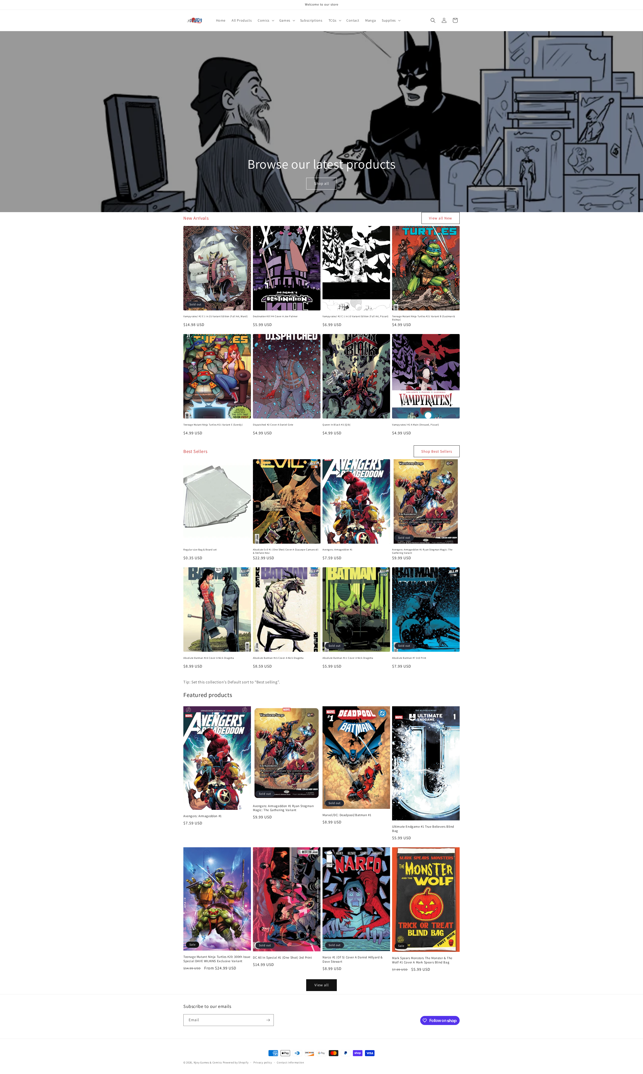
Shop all (321, 183)
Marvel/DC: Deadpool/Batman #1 (347, 815)
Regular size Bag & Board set (200, 549)
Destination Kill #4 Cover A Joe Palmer (275, 316)
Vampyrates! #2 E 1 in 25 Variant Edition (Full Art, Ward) (215, 316)
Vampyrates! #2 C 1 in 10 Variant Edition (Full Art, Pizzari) (356, 316)
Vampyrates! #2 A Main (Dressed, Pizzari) (415, 424)
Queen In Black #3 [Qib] (337, 424)
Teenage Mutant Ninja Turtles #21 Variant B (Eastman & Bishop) (423, 318)
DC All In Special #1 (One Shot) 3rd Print (282, 958)
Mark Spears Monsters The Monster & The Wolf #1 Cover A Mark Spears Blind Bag (422, 960)
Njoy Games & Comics (208, 1062)
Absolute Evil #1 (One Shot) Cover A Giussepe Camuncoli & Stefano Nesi (285, 551)
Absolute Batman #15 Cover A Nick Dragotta (278, 658)
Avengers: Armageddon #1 (338, 549)
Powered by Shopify (236, 1062)
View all (321, 985)
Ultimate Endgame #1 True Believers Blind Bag (423, 829)
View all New (440, 218)
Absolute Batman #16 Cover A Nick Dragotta (208, 658)
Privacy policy (262, 1062)
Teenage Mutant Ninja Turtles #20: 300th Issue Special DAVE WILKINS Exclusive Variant (216, 959)
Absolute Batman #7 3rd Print (409, 658)
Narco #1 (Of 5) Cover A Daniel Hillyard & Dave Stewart (353, 959)
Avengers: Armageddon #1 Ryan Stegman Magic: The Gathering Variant (422, 551)
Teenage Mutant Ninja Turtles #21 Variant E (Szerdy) (213, 424)
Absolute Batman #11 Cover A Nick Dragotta (348, 658)
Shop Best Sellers (436, 451)
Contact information (290, 1062)
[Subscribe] (268, 1020)
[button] (265, 20)
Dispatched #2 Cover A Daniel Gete (273, 424)
